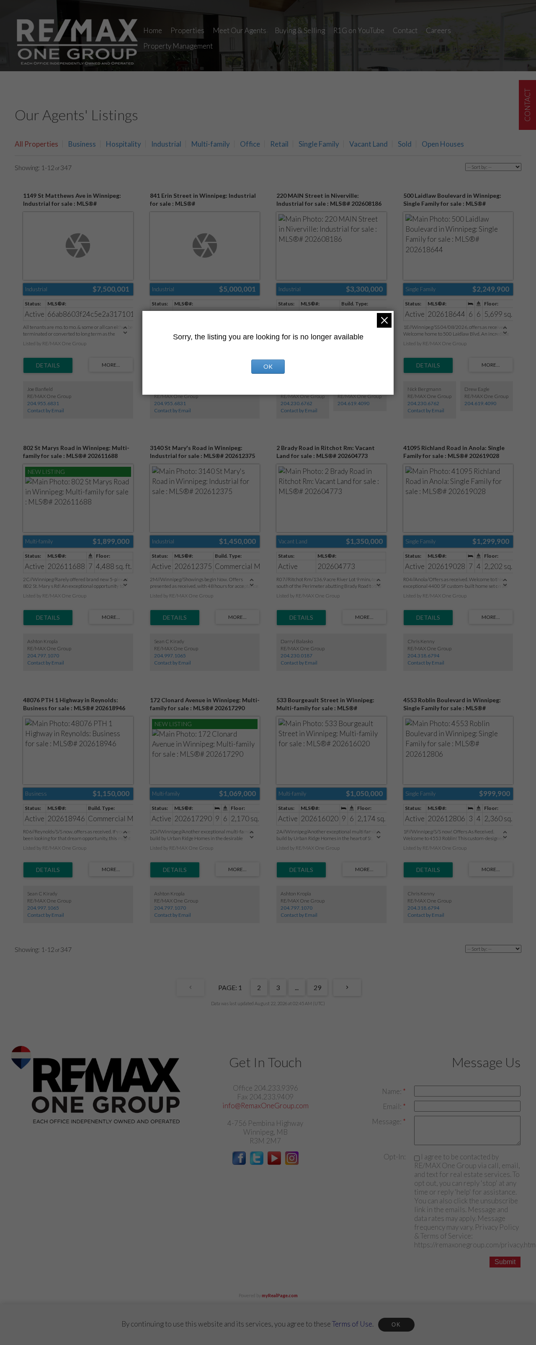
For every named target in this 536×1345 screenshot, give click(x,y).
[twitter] (256, 1162)
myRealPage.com (280, 1295)
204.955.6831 (43, 403)
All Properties (36, 144)
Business (82, 144)
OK (396, 1325)
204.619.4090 (353, 403)
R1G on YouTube (358, 30)
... (297, 987)
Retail (279, 144)
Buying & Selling (300, 30)
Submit (505, 1261)
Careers (438, 30)
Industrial (166, 144)
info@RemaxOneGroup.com (265, 1105)
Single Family (319, 144)
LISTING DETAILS (47, 365)
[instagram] (292, 1162)
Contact (405, 30)
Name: (392, 1091)
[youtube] (274, 1162)
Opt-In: (395, 1156)
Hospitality (123, 144)
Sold (405, 144)
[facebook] (239, 1162)
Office (250, 144)
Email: (393, 1106)
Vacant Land (368, 144)
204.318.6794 (423, 655)
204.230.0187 (296, 655)
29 (317, 987)
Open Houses (443, 144)
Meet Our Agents (239, 30)
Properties (187, 30)
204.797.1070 (43, 655)
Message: (387, 1121)
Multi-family (210, 144)
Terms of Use (352, 1323)
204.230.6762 (296, 403)
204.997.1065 (170, 655)
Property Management (178, 45)
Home (152, 30)
